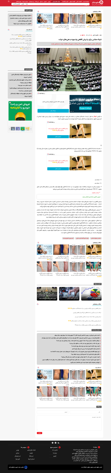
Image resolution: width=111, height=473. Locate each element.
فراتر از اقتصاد (65, 1)
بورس (49, 1)
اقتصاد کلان (79, 1)
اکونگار (95, 116)
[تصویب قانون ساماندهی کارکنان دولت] (47, 294)
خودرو (45, 1)
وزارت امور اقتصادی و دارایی (82, 238)
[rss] (58, 443)
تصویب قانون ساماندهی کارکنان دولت (47, 298)
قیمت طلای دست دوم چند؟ (24, 85)
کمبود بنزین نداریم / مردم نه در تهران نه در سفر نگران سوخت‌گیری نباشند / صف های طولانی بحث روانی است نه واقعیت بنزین (70, 360)
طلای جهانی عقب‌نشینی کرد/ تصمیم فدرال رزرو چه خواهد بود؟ (85, 354)
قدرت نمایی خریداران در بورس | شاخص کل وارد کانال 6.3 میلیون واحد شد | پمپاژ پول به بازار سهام (77, 335)
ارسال (39, 433)
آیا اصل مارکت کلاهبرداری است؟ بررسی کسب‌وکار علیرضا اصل (85, 349)
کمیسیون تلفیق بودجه (68, 238)
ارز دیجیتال (31, 1)
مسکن (41, 1)
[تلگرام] (52, 443)
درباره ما (55, 453)
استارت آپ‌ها (25, 1)
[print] (81, 35)
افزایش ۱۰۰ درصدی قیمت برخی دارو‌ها (22, 23)
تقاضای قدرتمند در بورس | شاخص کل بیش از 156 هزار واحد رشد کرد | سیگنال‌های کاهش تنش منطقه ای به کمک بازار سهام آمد (70, 338)
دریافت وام (53, 111)
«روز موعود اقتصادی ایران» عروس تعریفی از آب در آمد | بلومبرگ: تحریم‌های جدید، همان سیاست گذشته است (74, 351)
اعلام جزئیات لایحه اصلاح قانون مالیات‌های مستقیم (93, 297)
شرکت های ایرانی (56, 1)
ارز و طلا (37, 1)
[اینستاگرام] (56, 443)
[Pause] (71, 111)
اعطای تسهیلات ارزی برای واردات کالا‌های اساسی (20, 15)
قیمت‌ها (18, 459)
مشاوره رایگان (58, 136)
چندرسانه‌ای (19, 1)
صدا (27, 4)
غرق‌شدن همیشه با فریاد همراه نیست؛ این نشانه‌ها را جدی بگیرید (84, 362)
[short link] (84, 35)
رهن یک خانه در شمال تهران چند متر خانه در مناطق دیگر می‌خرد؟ (84, 343)
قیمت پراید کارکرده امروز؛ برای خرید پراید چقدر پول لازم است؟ (85, 346)
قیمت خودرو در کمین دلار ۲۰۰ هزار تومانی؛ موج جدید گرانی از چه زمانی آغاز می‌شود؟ (80, 357)
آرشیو (55, 456)
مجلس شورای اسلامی (96, 238)
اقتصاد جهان (72, 1)
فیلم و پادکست (16, 4)
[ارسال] (82, 35)
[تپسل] (38, 93)
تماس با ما (55, 450)
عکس (23, 4)
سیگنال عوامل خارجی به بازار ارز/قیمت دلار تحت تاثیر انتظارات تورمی (69, 297)
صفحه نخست (86, 1)
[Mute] (73, 111)
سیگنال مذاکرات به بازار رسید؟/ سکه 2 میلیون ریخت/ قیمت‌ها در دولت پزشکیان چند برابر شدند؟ (77, 341)
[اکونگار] (96, 3)
